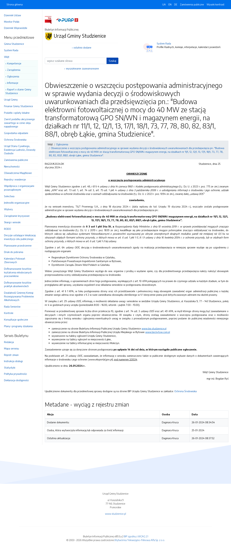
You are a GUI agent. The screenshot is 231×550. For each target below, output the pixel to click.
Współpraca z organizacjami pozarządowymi (19, 187)
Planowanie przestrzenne (18, 245)
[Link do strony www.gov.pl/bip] (50, 19)
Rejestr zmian (11, 354)
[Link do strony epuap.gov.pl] (67, 19)
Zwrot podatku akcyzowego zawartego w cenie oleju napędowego (19, 123)
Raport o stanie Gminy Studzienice (18, 91)
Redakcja (9, 342)
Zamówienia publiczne (16, 159)
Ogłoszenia (13, 76)
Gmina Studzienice (14, 43)
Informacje (12, 82)
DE (175, 4)
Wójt (6, 56)
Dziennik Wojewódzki (15, 27)
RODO (7, 228)
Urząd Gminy (11, 99)
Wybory (8, 209)
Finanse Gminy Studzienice (18, 106)
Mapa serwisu (11, 348)
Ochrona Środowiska (15, 139)
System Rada (11, 50)
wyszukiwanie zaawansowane (82, 68)
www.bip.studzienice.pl (154, 328)
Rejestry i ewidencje (15, 179)
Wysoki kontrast (215, 4)
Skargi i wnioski (12, 222)
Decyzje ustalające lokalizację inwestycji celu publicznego (20, 237)
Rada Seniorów (12, 306)
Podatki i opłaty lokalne (17, 112)
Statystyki (9, 367)
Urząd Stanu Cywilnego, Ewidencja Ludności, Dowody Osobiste (20, 149)
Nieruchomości (12, 166)
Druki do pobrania (13, 251)
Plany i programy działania (18, 326)
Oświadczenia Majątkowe (18, 172)
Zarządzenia (13, 69)
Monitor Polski (11, 21)
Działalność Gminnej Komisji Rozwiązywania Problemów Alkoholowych (19, 296)
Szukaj (112, 61)
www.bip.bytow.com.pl (157, 332)
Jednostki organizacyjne (16, 202)
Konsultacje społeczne (16, 319)
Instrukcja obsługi (13, 361)
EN (169, 4)
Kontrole (8, 312)
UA (164, 4)
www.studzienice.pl (115, 513)
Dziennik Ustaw (12, 15)
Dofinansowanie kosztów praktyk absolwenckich (17, 284)
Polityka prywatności (15, 373)
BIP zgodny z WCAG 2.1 (136, 536)
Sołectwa (9, 196)
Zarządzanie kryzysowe (17, 215)
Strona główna (15, 4)
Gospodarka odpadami (16, 133)
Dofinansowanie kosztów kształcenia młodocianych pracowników (18, 272)
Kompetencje (14, 63)
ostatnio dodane (82, 47)
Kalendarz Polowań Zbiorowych (14, 260)
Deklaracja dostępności (16, 380)
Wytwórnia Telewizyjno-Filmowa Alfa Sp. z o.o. (139, 540)
